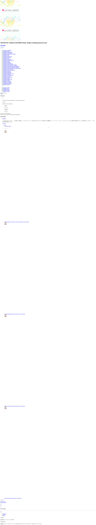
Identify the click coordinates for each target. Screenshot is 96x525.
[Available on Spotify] (6, 51)
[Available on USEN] (6, 80)
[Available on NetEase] (6, 84)
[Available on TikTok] (6, 91)
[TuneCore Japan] (3, 502)
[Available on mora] (5, 58)
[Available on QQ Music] (6, 81)
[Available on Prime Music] (6, 59)
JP (0, 505)
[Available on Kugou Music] (7, 82)
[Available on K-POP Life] (6, 72)
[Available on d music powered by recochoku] (9, 65)
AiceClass (2, 45)
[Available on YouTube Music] (7, 52)
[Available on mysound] (6, 76)
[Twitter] (5, 125)
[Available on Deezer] (6, 61)
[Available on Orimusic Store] (7, 77)
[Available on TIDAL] (6, 87)
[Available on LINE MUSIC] (7, 53)
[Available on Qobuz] (6, 90)
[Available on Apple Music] (6, 50)
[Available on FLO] (5, 88)
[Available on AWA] (5, 54)
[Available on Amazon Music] (7, 56)
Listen (3, 47)
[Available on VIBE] (5, 89)
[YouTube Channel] (7, 126)
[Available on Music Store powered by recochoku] (10, 67)
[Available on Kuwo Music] (7, 83)
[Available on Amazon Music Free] (8, 60)
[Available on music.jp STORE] (7, 69)
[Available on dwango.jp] (6, 71)
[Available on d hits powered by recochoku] (9, 64)
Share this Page (2, 501)
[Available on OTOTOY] (6, 74)
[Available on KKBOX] (6, 62)
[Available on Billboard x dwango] (8, 73)
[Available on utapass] (6, 78)
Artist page (4, 123)
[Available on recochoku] (6, 57)
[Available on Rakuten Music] (7, 79)
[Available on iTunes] (6, 55)
